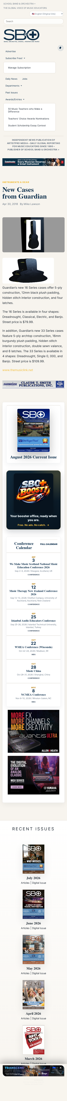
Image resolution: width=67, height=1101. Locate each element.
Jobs (24, 78)
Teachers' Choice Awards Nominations (28, 118)
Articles (25, 882)
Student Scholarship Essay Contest (27, 125)
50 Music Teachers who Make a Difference (25, 110)
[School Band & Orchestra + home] (21, 35)
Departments (12, 85)
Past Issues (11, 92)
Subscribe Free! (14, 58)
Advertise (10, 51)
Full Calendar (48, 544)
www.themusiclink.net (17, 370)
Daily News (11, 78)
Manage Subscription (19, 67)
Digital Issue (39, 882)
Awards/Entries (13, 99)
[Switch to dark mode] (61, 48)
